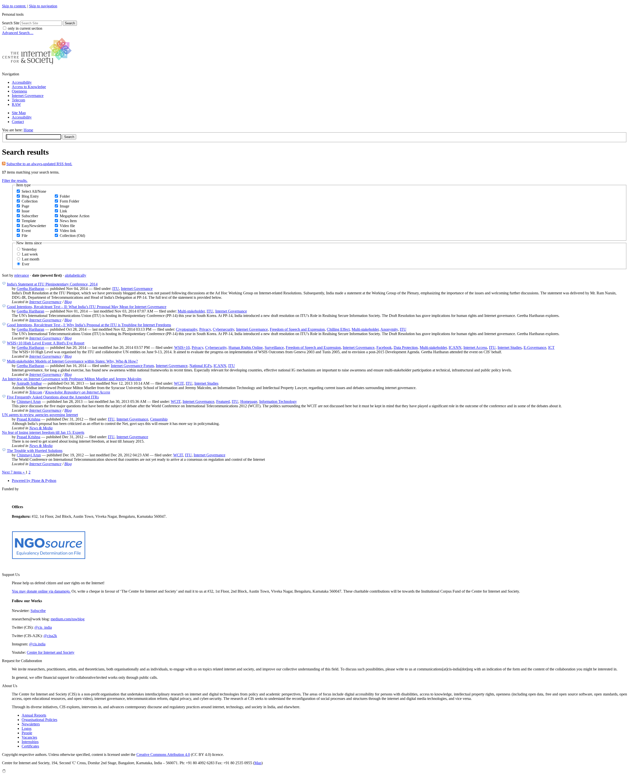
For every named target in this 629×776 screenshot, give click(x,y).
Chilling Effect (338, 329)
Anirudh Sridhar (29, 383)
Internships (30, 742)
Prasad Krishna (28, 419)
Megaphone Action (74, 216)
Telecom (18, 100)
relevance (21, 275)
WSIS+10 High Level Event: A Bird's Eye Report (45, 343)
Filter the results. (15, 180)
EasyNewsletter (34, 226)
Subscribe (38, 611)
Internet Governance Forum (132, 366)
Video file (67, 226)
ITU (115, 288)
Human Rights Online (246, 347)
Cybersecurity (223, 329)
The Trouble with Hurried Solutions (34, 451)
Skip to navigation (43, 6)
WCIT (179, 383)
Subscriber (30, 216)
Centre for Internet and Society (50, 652)
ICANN (455, 347)
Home (28, 130)
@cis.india (37, 644)
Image (64, 206)
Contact (18, 122)
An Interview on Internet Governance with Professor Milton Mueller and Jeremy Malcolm (71, 379)
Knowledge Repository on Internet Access (77, 392)
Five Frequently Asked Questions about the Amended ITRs (53, 397)
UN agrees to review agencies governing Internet (40, 415)
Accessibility (22, 82)
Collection (30, 201)
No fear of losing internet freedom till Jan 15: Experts (43, 432)
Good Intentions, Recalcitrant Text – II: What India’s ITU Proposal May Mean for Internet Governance (86, 307)
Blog (68, 302)
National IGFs (200, 366)
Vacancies (29, 737)
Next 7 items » (14, 472)
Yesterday (29, 249)
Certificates (30, 746)
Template (29, 221)
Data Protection (406, 347)
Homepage (248, 401)
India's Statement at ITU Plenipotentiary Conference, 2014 (52, 284)
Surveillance (274, 347)
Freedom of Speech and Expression (297, 329)
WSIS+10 (182, 347)
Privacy (205, 329)
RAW (16, 104)
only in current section (25, 28)
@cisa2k (50, 636)
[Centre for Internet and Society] (38, 66)
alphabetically (75, 275)
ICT (551, 347)
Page (25, 206)
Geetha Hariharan (30, 288)
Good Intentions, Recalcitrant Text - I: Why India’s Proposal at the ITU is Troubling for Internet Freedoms (89, 325)
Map (257, 763)
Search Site (10, 23)
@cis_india (43, 627)
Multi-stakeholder (191, 311)
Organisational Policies (39, 720)
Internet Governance (27, 96)
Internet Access (475, 347)
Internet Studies (510, 347)
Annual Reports (34, 715)
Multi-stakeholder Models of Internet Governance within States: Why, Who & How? (72, 361)
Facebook (384, 347)
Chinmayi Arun (29, 401)
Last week (30, 254)
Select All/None (34, 191)
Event (26, 231)
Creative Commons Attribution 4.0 (163, 754)
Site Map (19, 113)
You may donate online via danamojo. (41, 591)
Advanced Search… (17, 33)
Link (63, 211)
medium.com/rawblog (68, 619)
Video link (68, 231)
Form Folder (69, 201)
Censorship (159, 419)
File (25, 235)
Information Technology (278, 401)
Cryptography (186, 329)
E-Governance (535, 347)
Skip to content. (14, 6)
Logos (26, 728)
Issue (25, 211)
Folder (65, 196)
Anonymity (389, 329)
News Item (68, 221)
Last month (30, 259)
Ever (25, 264)
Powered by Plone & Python (34, 480)
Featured (223, 401)
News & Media (41, 428)
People (27, 733)
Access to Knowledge (29, 87)
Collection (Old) (72, 235)
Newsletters (31, 724)
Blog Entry (30, 196)
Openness (19, 91)
